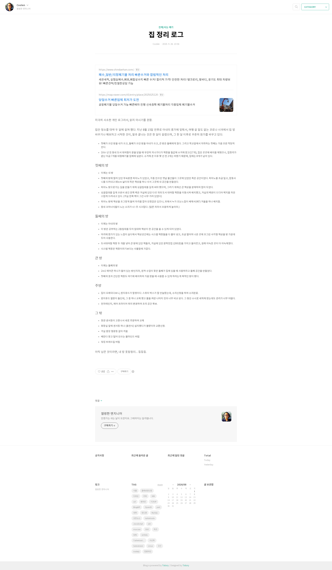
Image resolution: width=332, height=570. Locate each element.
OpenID (148, 507)
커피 (145, 496)
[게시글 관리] (112, 371)
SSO (147, 529)
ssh (149, 524)
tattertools (150, 518)
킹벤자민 (147, 551)
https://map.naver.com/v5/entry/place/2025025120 (128, 95)
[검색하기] (296, 7)
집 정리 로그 (166, 35)
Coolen (21, 5)
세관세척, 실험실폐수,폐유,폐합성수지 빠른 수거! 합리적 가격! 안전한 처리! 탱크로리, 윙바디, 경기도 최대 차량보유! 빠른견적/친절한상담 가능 (164, 81)
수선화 (152, 540)
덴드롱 (144, 513)
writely (145, 535)
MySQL (155, 513)
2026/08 (181, 484)
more (160, 485)
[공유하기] (108, 371)
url (134, 502)
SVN (135, 535)
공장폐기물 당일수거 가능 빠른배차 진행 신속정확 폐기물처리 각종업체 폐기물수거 (147, 104)
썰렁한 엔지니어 (111, 414)
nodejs (136, 551)
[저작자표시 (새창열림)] (132, 371)
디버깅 (136, 496)
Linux (150, 546)
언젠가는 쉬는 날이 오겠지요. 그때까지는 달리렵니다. (127, 418)
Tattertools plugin (139, 540)
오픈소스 (136, 518)
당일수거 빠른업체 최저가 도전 (119, 100)
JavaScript (138, 524)
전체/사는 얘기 (166, 27)
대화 (135, 513)
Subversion (138, 546)
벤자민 (143, 502)
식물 (135, 491)
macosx (136, 529)
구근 (159, 546)
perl (158, 507)
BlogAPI (136, 507)
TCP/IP (153, 502)
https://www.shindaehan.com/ (116, 69)
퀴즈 (155, 529)
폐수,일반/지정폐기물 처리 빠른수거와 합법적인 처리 (133, 75)
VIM (153, 496)
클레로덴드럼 (147, 491)
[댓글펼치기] (101, 400)
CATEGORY (310, 7)
